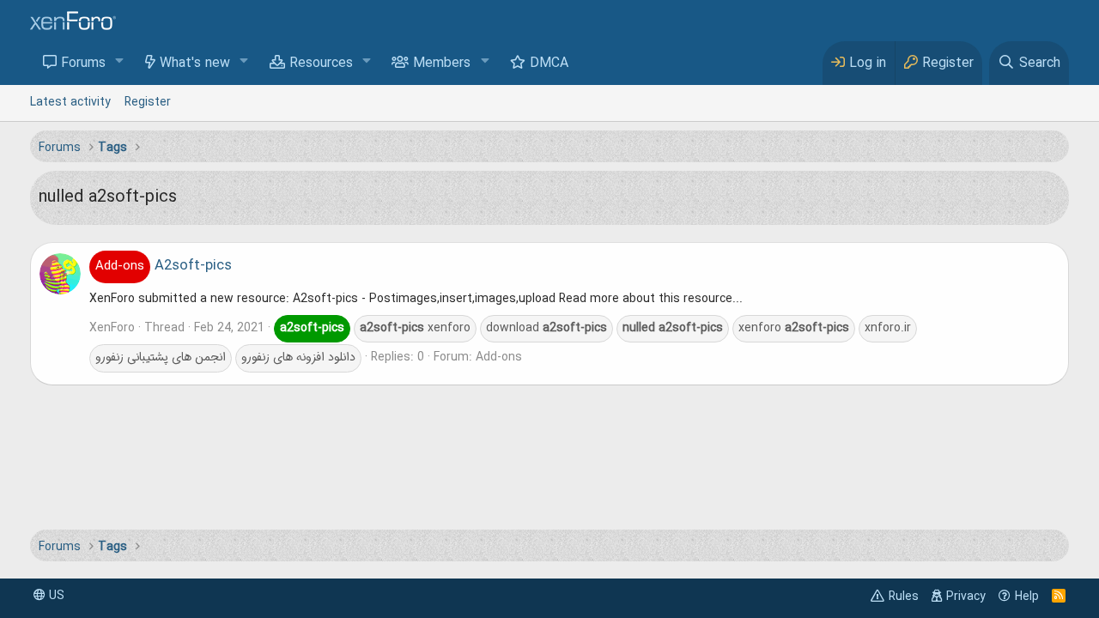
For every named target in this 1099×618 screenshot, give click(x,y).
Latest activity (70, 102)
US (55, 595)
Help (1027, 596)
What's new (195, 63)
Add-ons (499, 357)
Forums (83, 63)
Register (147, 102)
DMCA (549, 63)
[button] (119, 62)
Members (442, 63)
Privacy (966, 596)
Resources (321, 63)
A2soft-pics (163, 266)
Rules (904, 596)
